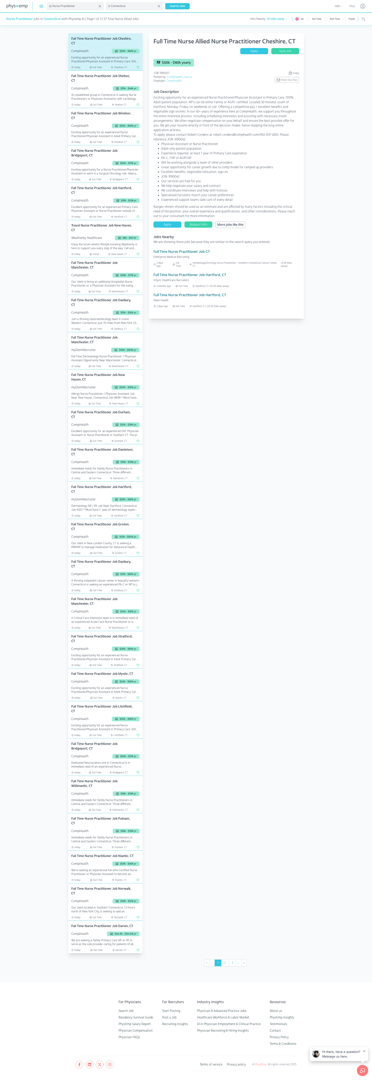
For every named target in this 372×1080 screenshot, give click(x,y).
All (302, 19)
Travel (351, 19)
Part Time (335, 19)
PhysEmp (260, 1064)
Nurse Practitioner (19, 19)
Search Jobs (177, 6)
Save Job (285, 51)
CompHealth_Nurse (179, 77)
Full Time (316, 19)
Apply (254, 51)
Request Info (198, 224)
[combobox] (75, 6)
